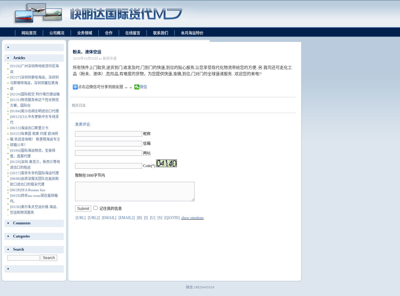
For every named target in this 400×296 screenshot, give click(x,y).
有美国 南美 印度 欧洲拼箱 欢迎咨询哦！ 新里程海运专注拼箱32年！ (35, 139)
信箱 (147, 143)
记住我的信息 (110, 209)
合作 (108, 33)
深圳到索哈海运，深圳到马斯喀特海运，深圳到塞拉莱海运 (34, 82)
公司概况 (56, 33)
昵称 (147, 134)
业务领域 (84, 33)
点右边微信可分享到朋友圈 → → (105, 87)
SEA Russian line (27, 190)
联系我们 (160, 33)
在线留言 (132, 33)
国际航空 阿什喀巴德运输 (35, 94)
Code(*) (149, 166)
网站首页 (29, 33)
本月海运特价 (192, 33)
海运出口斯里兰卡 (29, 128)
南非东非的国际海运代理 (34, 173)
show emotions (192, 218)
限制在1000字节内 (90, 175)
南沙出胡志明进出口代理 (34, 111)
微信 (143, 87)
